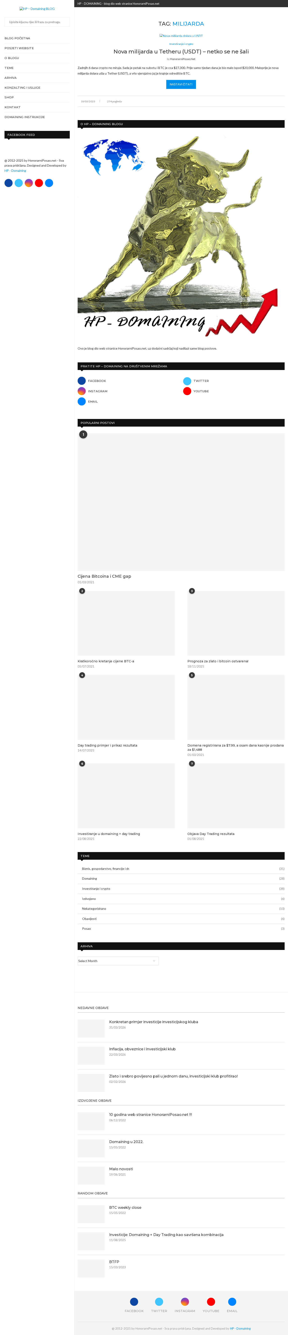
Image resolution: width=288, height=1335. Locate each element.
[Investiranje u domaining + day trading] (126, 795)
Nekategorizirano (183, 908)
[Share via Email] (283, 101)
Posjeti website (19, 48)
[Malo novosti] (91, 1176)
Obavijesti (183, 919)
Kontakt (12, 107)
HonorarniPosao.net (182, 59)
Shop (9, 97)
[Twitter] (19, 183)
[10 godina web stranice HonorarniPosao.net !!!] (91, 1121)
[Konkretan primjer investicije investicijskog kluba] (91, 1029)
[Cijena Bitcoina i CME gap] (181, 502)
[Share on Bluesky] (278, 101)
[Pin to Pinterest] (269, 101)
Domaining (183, 878)
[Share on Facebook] (260, 101)
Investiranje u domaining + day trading (109, 834)
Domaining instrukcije (24, 117)
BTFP (114, 1262)
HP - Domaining (15, 170)
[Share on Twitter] (264, 101)
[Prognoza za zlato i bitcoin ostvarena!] (236, 623)
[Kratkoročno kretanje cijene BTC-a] (126, 623)
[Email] (49, 183)
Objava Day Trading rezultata (210, 834)
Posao (183, 928)
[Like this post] (254, 101)
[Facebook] (8, 183)
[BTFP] (91, 1269)
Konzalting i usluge (22, 87)
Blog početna (17, 38)
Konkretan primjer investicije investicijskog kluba (153, 1022)
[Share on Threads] (274, 101)
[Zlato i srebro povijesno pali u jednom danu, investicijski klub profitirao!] (91, 1083)
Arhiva (10, 77)
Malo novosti (121, 1169)
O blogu (11, 58)
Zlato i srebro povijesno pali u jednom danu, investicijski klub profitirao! (173, 1076)
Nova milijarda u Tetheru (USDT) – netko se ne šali (181, 51)
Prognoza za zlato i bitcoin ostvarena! (217, 661)
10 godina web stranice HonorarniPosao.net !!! (150, 1114)
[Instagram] (29, 183)
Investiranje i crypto (183, 888)
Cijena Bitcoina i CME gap (104, 576)
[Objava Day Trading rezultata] (236, 795)
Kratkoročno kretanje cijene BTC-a (106, 661)
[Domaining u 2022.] (91, 1148)
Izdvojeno (183, 899)
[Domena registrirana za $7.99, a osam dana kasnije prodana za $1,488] (236, 707)
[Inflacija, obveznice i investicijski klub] (91, 1056)
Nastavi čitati (181, 84)
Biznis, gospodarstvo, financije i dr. (183, 868)
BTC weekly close (125, 1207)
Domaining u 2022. (126, 1142)
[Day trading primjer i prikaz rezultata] (126, 707)
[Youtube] (39, 183)
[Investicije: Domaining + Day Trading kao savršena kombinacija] (91, 1241)
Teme (9, 68)
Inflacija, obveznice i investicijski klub (142, 1049)
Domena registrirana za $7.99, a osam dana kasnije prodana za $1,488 (235, 747)
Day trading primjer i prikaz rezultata (107, 745)
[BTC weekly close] (91, 1214)
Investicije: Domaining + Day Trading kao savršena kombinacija (166, 1235)
